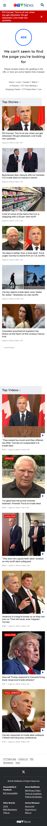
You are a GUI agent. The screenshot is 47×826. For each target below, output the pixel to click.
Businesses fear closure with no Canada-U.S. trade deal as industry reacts (23, 176)
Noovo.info (29, 806)
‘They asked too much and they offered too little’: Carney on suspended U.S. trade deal (22, 443)
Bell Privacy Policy (33, 790)
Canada (26, 82)
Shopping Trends (12, 89)
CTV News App (9, 759)
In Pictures (14, 85)
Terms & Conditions (33, 793)
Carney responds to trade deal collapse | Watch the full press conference (23, 736)
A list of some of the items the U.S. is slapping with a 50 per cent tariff (20, 215)
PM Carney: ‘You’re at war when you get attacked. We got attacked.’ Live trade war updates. (22, 136)
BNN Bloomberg (10, 809)
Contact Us (23, 759)
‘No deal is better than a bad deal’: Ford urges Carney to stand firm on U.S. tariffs (23, 254)
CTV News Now (29, 89)
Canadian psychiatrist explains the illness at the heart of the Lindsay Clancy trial (23, 334)
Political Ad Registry (33, 797)
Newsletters (8, 762)
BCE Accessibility (10, 793)
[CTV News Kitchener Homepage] (23, 5)
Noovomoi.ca (30, 809)
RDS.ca (28, 813)
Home (11, 82)
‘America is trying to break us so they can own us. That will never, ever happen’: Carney (23, 619)
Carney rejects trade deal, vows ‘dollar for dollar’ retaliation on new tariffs (22, 293)
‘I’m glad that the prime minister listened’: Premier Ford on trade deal (21, 502)
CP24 (5, 806)
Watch (34, 82)
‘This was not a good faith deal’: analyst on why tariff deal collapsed (22, 560)
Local (18, 82)
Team (17, 762)
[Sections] (4, 5)
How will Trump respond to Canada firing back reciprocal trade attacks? (23, 678)
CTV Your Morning (28, 85)
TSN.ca (6, 813)
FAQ (31, 759)
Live (40, 89)
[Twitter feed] (23, 771)
